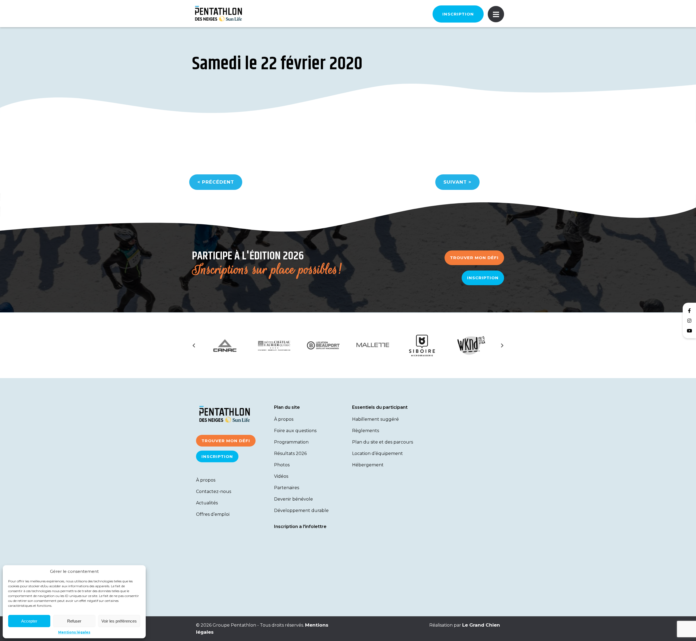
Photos (282, 464)
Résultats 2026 (290, 453)
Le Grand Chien (481, 625)
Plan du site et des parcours (382, 442)
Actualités (207, 502)
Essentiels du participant (380, 407)
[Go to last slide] (194, 345)
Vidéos (281, 476)
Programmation (291, 442)
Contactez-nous (213, 491)
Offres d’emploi (212, 514)
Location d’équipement (377, 453)
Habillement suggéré (375, 419)
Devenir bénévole (293, 499)
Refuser (74, 621)
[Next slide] (502, 345)
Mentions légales (74, 632)
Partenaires (286, 487)
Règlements (365, 430)
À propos (205, 480)
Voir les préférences (119, 621)
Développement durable (301, 510)
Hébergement (368, 464)
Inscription (458, 14)
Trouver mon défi (474, 257)
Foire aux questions (295, 430)
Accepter (29, 621)
